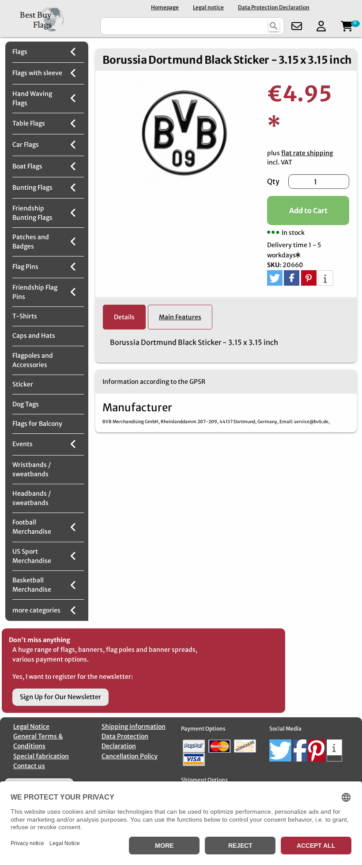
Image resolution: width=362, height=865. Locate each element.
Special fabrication (41, 756)
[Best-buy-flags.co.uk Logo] (49, 19)
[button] (275, 278)
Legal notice (208, 7)
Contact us (29, 766)
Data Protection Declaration (273, 7)
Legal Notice (31, 727)
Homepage (165, 7)
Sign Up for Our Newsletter (60, 697)
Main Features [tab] (180, 317)
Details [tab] (124, 317)
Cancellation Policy (130, 756)
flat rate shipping (307, 153)
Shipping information (134, 727)
